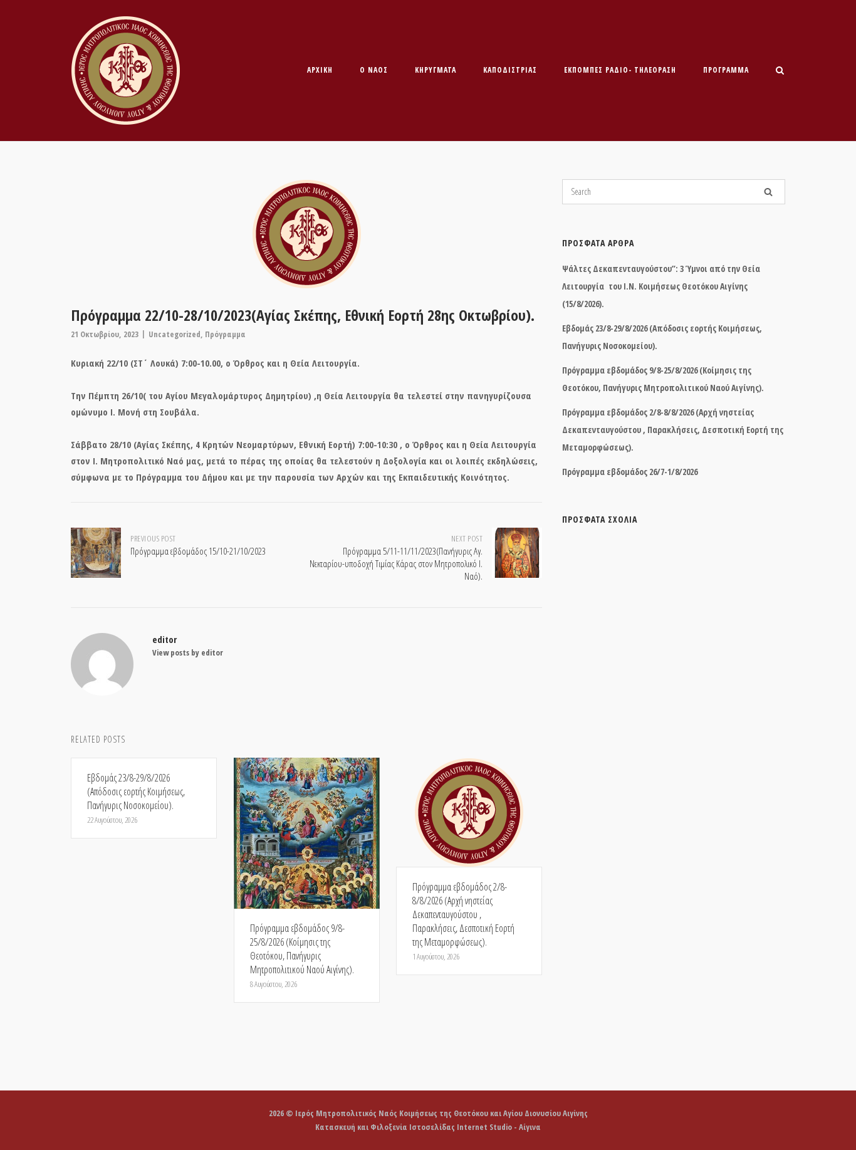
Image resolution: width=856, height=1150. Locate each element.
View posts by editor (187, 652)
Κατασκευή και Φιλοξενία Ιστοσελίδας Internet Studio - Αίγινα (428, 1126)
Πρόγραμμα (726, 70)
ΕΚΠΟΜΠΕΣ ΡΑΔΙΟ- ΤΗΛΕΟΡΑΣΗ (620, 70)
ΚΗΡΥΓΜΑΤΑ (435, 70)
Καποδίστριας (510, 70)
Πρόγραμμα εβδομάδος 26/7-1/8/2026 (629, 472)
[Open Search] (780, 71)
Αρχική (320, 70)
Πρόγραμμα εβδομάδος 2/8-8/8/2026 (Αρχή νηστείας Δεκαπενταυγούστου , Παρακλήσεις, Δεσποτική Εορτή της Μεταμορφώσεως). (672, 429)
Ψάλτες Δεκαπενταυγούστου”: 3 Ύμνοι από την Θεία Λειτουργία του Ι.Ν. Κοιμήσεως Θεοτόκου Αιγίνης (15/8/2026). (661, 286)
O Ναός (374, 70)
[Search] (768, 191)
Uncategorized (175, 334)
